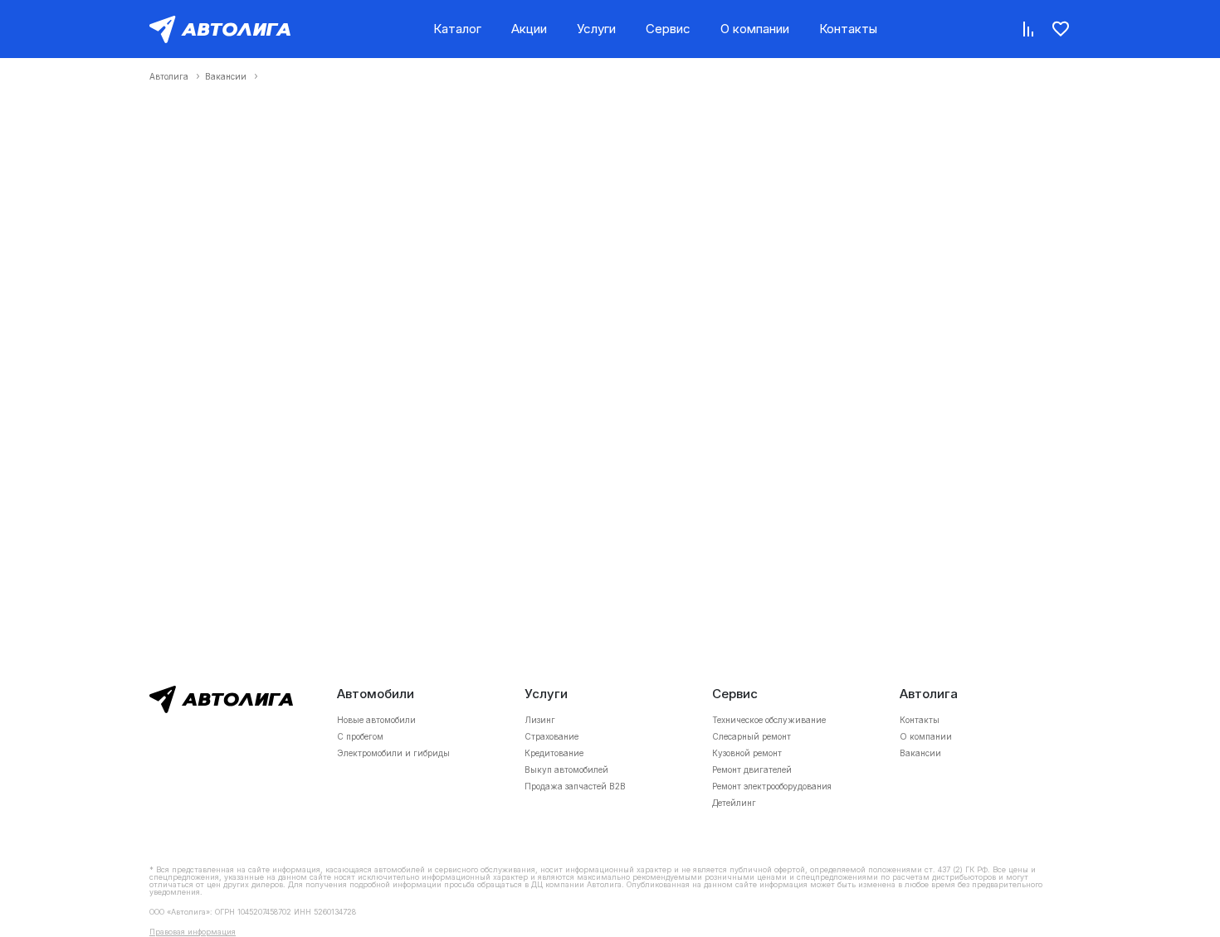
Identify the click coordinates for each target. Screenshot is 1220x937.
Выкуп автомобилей (566, 769)
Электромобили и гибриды (393, 753)
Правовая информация (192, 931)
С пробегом (360, 736)
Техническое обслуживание (769, 720)
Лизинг (540, 720)
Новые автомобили (376, 720)
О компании (754, 28)
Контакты (848, 28)
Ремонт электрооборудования (772, 786)
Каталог (457, 28)
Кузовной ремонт (747, 753)
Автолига (168, 76)
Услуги (596, 28)
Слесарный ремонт (751, 736)
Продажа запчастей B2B (575, 786)
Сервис (668, 28)
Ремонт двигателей (752, 769)
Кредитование (554, 753)
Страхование (551, 736)
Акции (529, 28)
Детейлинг (734, 803)
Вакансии (225, 76)
